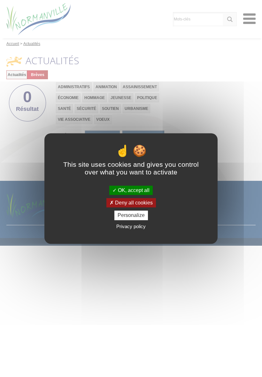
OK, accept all (133, 190)
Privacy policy (131, 226)
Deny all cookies (133, 202)
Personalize (131, 215)
